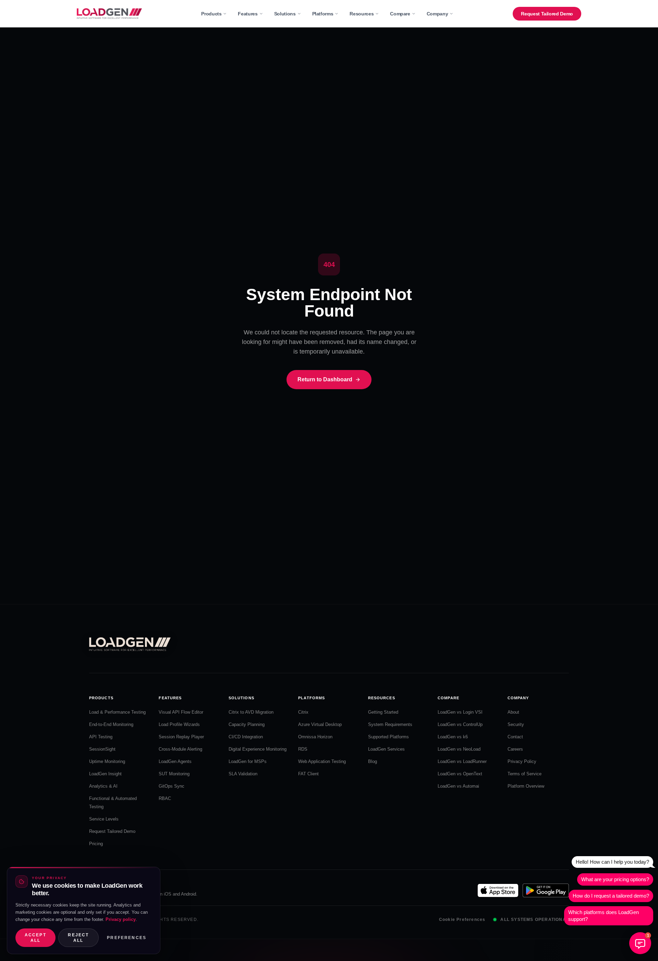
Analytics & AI (103, 786)
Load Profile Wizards (179, 724)
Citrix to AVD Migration (251, 712)
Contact (515, 736)
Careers (515, 749)
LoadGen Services (386, 749)
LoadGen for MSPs (248, 761)
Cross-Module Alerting (180, 749)
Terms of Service (524, 773)
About (513, 712)
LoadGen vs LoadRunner (462, 761)
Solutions (285, 13)
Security (516, 724)
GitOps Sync (171, 786)
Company (437, 13)
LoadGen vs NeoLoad (459, 749)
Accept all (35, 938)
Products (211, 13)
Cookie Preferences (462, 919)
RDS (302, 749)
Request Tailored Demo (547, 13)
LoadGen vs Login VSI (460, 712)
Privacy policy (121, 919)
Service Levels (104, 819)
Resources (362, 13)
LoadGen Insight (105, 773)
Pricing (96, 843)
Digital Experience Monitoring (258, 749)
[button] (640, 943)
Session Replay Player (181, 736)
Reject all (78, 938)
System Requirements (390, 724)
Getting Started (383, 712)
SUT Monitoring (174, 773)
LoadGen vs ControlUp (460, 724)
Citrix (303, 712)
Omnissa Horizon (315, 736)
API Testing (100, 736)
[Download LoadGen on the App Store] (498, 890)
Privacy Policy (522, 761)
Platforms (322, 13)
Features (247, 13)
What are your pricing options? (615, 879)
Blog (372, 761)
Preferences (126, 937)
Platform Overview (526, 786)
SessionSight (102, 749)
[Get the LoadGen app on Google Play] (546, 890)
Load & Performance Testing (117, 712)
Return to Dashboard (324, 379)
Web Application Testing (322, 761)
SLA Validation (243, 773)
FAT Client (308, 773)
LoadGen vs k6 (453, 736)
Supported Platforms (388, 736)
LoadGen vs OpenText (460, 773)
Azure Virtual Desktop (320, 724)
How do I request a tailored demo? (611, 896)
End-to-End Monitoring (111, 724)
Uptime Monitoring (107, 761)
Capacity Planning (247, 724)
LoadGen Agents (175, 761)
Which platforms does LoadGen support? (603, 915)
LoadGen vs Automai (458, 786)
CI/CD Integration (246, 736)
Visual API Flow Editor (181, 712)
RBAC (165, 798)
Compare (400, 13)
